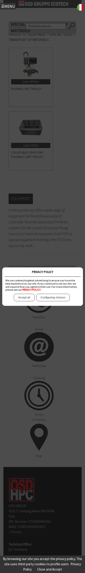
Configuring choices (53, 297)
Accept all (24, 297)
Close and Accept (49, 569)
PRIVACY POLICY (31, 290)
